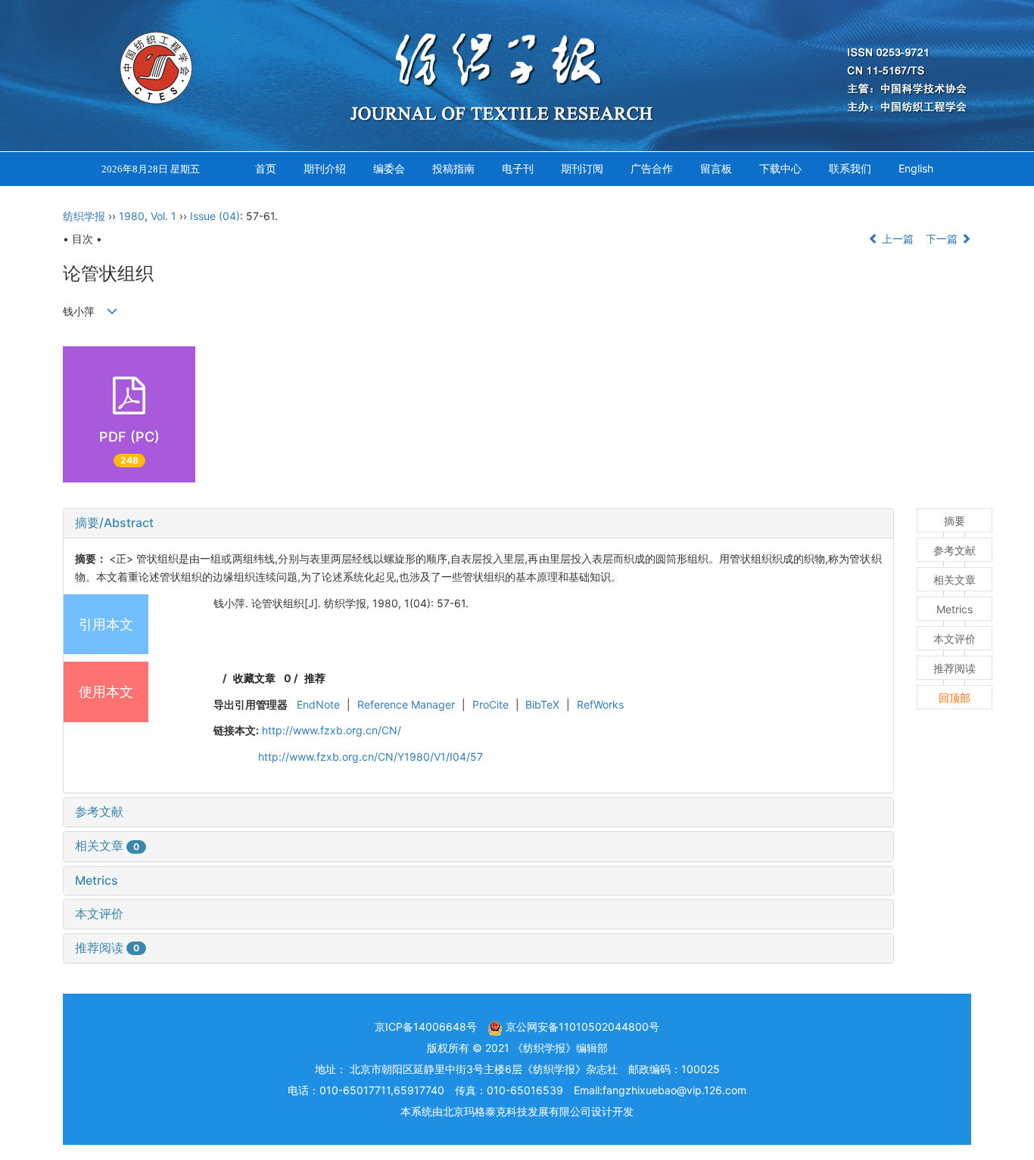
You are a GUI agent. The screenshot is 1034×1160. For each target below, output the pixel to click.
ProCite (490, 704)
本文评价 (99, 913)
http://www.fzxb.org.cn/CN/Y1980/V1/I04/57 (370, 756)
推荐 (314, 677)
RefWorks (600, 704)
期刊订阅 (582, 168)
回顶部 (954, 697)
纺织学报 (84, 215)
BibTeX (542, 704)
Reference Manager (406, 704)
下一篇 (943, 238)
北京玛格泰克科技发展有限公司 (517, 1111)
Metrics (96, 880)
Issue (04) (215, 215)
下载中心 (780, 168)
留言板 (716, 168)
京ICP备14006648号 (426, 1026)
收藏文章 (254, 677)
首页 (265, 168)
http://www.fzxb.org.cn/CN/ (331, 730)
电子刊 (518, 168)
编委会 (389, 168)
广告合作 (652, 168)
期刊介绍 (325, 168)
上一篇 (896, 238)
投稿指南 (453, 168)
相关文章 (107, 845)
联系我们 (850, 168)
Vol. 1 (163, 215)
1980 (132, 215)
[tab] (478, 523)
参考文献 (99, 811)
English (916, 168)
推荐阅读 (107, 947)
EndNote (318, 704)
